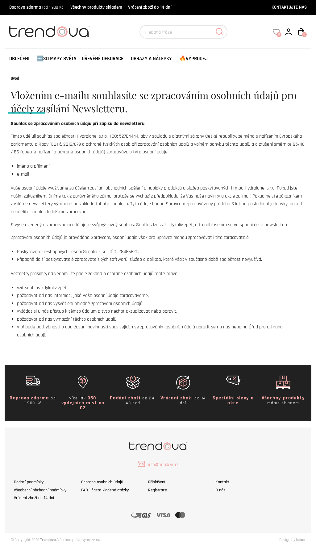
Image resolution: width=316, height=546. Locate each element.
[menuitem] (19, 59)
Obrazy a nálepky (151, 58)
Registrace (157, 490)
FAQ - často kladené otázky (105, 490)
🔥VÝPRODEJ (193, 58)
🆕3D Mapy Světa (56, 58)
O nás (220, 490)
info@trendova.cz (163, 464)
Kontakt (222, 482)
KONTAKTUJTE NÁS (289, 7)
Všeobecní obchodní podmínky (40, 490)
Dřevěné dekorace (102, 58)
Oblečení (19, 58)
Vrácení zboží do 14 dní (149, 7)
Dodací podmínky (29, 482)
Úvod (15, 78)
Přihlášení (156, 482)
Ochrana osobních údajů (102, 482)
